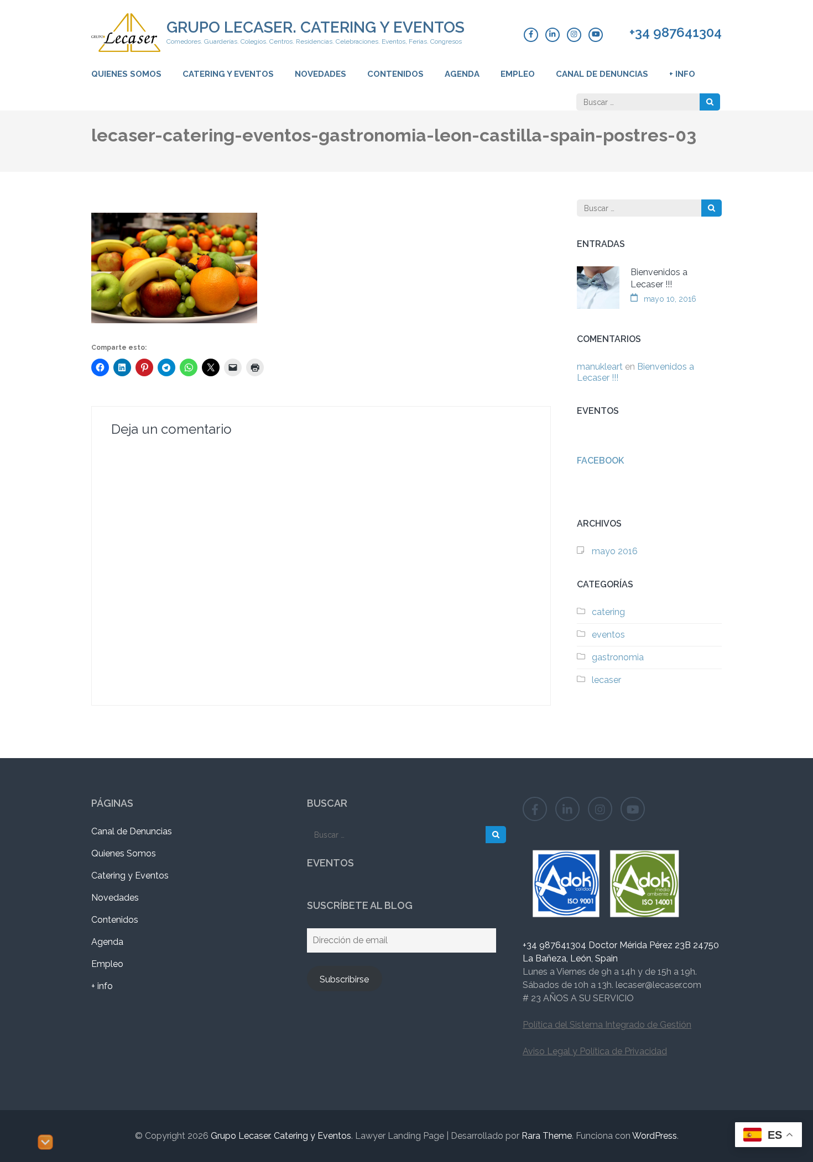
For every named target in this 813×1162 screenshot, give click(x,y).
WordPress (654, 1136)
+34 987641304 (675, 32)
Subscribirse (344, 979)
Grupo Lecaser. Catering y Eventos (315, 27)
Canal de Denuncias (602, 74)
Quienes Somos (126, 74)
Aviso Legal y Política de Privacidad (595, 1051)
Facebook (600, 460)
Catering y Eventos (228, 74)
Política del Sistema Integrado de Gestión (607, 1024)
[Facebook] (531, 35)
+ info (682, 74)
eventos (608, 634)
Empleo (518, 74)
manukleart (600, 366)
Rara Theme (547, 1136)
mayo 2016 (615, 551)
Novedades (320, 74)
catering (608, 612)
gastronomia (618, 657)
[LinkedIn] (552, 35)
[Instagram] (574, 35)
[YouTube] (595, 35)
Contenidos (395, 74)
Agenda (462, 74)
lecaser (606, 680)
